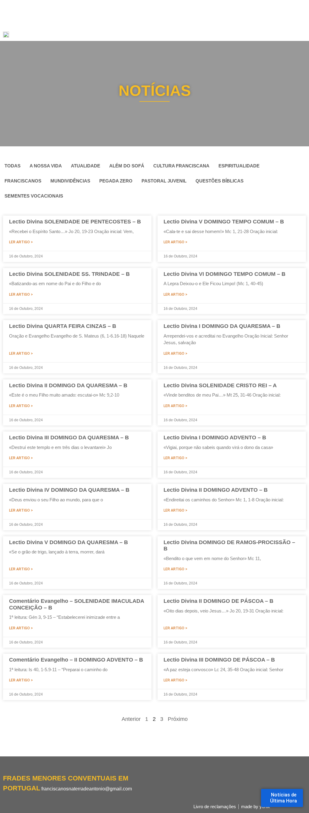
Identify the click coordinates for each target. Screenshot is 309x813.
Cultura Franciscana (181, 165)
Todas (13, 165)
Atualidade (85, 165)
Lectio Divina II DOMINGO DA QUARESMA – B (68, 385)
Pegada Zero (115, 180)
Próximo (178, 719)
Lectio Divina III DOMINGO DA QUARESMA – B (69, 438)
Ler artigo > (21, 242)
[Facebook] (6, 799)
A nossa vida (46, 165)
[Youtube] (27, 799)
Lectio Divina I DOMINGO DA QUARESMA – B (222, 326)
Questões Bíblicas (220, 180)
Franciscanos (23, 180)
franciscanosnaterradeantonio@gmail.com (86, 788)
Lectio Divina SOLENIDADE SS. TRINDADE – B (69, 274)
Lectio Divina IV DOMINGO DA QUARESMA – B (69, 490)
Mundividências (70, 180)
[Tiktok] (38, 799)
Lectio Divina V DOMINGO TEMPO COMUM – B (224, 222)
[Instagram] (17, 799)
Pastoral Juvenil (164, 180)
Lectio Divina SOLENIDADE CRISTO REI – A (220, 385)
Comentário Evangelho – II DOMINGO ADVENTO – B (76, 660)
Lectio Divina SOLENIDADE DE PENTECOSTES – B (75, 222)
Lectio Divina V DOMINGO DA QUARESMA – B (68, 542)
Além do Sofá (126, 165)
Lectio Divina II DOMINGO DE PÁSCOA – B (218, 601)
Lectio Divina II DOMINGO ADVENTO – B (216, 490)
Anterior (131, 719)
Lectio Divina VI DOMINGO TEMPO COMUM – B (224, 274)
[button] (302, 30)
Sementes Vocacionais (34, 195)
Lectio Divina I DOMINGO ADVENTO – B (215, 438)
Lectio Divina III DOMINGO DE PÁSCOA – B (219, 660)
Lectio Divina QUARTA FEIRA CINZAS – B (62, 326)
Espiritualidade (239, 165)
